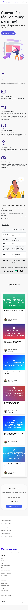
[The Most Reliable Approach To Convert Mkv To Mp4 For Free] (14, 393)
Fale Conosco (4, 575)
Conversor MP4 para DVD (6, 523)
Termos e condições (5, 565)
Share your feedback (14, 506)
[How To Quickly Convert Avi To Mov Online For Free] (14, 454)
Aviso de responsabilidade (7, 578)
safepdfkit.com (4, 583)
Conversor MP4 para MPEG (6, 536)
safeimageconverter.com (6, 595)
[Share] (22, 2)
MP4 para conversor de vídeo (7, 540)
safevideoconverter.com (6, 603)
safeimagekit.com (5, 585)
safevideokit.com (4, 597)
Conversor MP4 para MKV (6, 530)
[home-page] (9, 2)
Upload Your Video (8, 33)
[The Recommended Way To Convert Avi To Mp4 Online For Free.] (14, 301)
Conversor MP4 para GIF (6, 527)
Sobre (2, 558)
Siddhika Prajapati (12, 319)
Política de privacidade (6, 573)
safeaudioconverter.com (6, 592)
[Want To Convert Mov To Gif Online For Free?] (14, 362)
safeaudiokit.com (4, 590)
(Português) (22, 602)
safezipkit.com (4, 588)
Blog (2, 563)
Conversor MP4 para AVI (6, 520)
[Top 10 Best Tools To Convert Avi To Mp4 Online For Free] (14, 423)
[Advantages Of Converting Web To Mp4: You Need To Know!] (14, 331)
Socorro (2, 560)
